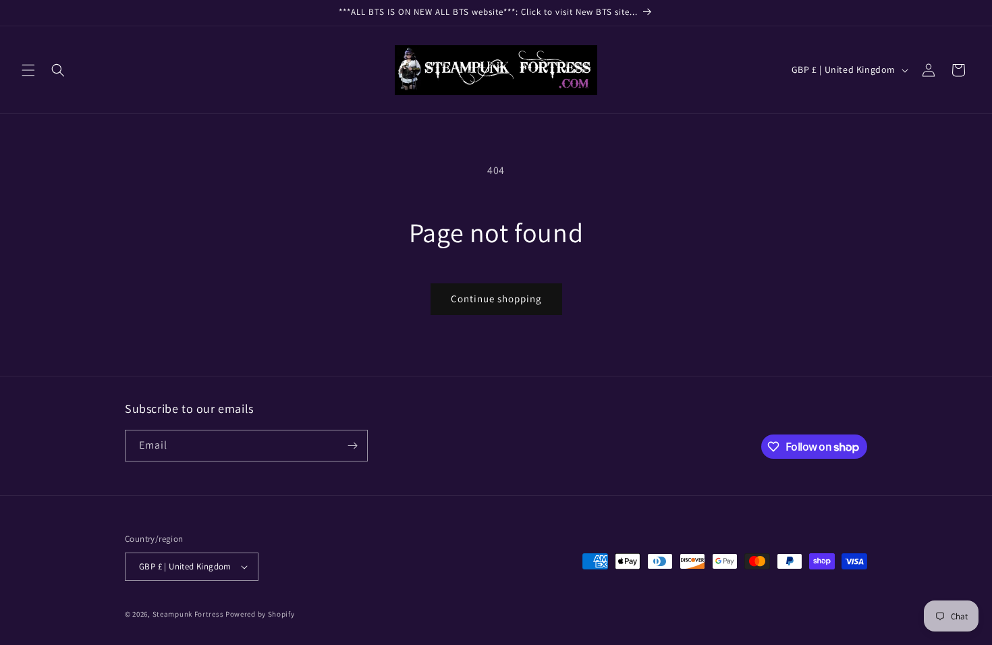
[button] (28, 70)
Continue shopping (496, 298)
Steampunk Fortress (188, 614)
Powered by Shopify (260, 614)
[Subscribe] (352, 445)
